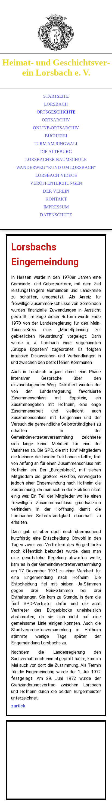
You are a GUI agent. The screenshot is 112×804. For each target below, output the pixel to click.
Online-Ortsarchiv (56, 127)
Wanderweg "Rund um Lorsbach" (56, 167)
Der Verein (56, 191)
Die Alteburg (56, 151)
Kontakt (56, 199)
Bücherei (56, 135)
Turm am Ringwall (56, 143)
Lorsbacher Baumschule (56, 159)
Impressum (56, 207)
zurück (18, 706)
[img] (56, 32)
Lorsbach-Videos (56, 175)
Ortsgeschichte (56, 112)
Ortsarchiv (56, 120)
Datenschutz (56, 215)
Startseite (56, 96)
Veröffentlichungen (56, 183)
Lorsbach (56, 104)
